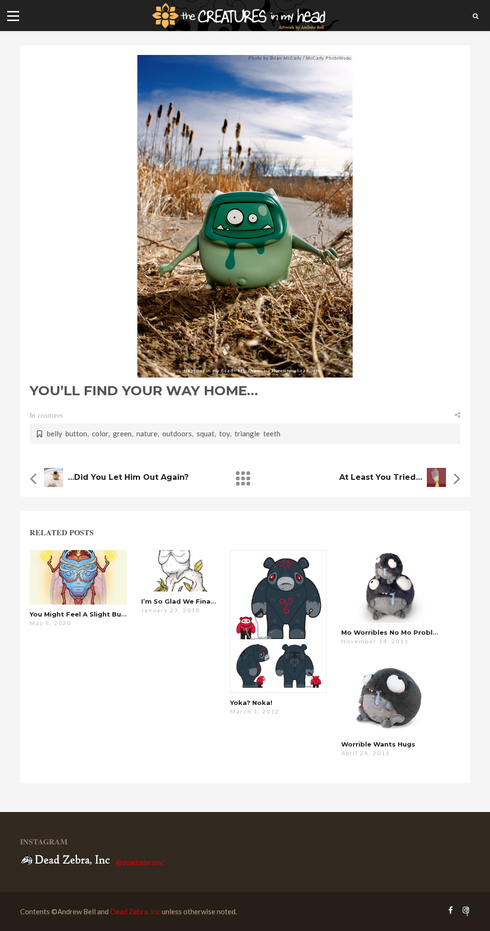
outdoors (177, 433)
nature (146, 433)
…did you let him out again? (128, 477)
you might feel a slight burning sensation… (106, 614)
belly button (67, 433)
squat (205, 433)
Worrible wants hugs (378, 744)
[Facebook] (450, 910)
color (100, 433)
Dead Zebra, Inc (135, 911)
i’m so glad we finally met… (190, 601)
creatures (50, 415)
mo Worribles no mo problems (394, 632)
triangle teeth (257, 433)
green (122, 433)
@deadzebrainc (140, 862)
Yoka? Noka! (251, 702)
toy (224, 433)
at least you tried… (380, 477)
